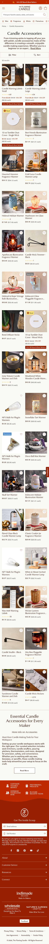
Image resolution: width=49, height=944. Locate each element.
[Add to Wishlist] (21, 66)
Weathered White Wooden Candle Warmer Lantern (36, 377)
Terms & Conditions (36, 931)
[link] (11, 850)
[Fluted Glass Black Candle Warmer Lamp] (13, 520)
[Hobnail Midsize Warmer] (13, 202)
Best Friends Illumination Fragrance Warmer (36, 133)
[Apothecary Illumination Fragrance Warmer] (13, 241)
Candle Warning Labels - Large (35, 89)
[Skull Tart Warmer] (13, 481)
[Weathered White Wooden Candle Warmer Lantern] (36, 362)
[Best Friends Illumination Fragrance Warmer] (36, 119)
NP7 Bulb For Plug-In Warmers (11, 573)
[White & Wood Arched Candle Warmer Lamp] (36, 558)
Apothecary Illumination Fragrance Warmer (12, 256)
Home (4, 26)
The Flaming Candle (27, 940)
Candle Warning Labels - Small (12, 89)
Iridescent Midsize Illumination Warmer (34, 496)
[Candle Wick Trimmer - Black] (36, 241)
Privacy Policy (9, 931)
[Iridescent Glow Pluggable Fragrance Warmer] (36, 283)
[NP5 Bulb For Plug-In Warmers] (13, 442)
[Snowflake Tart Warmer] (36, 404)
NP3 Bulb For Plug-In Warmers (11, 418)
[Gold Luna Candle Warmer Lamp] (36, 160)
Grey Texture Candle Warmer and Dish (11, 377)
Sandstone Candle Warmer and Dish (10, 695)
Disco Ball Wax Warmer (35, 456)
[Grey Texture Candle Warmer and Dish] (13, 362)
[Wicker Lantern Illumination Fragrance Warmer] (36, 597)
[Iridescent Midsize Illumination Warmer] (36, 481)
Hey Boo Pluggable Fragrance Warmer (33, 653)
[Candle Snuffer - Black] (13, 638)
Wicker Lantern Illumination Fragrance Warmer (35, 612)
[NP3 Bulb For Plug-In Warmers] (13, 404)
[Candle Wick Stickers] (36, 680)
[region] (24, 2)
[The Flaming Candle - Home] (24, 8)
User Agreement (12, 935)
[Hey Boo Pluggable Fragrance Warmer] (36, 638)
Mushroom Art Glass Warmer (34, 217)
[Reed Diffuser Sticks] (13, 321)
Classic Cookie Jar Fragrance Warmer (33, 534)
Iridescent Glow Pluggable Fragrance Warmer (34, 297)
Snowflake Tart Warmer (35, 417)
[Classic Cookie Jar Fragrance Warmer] (36, 520)
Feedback (24, 921)
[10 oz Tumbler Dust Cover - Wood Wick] (36, 321)
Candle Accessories (16, 26)
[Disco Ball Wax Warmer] (36, 442)
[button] (35, 48)
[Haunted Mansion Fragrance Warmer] (13, 160)
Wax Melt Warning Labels (10, 612)
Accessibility (25, 935)
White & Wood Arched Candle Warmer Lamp (35, 573)
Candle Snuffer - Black (11, 652)
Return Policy (21, 931)
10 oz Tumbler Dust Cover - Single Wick (10, 133)
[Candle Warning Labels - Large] (36, 75)
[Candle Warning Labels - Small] (13, 75)
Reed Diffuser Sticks (10, 335)
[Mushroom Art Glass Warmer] (36, 202)
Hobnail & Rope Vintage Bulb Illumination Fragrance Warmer (13, 297)
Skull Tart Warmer (9, 495)
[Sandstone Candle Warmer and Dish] (13, 680)
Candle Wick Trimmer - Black (35, 256)
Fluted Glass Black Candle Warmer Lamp (11, 534)
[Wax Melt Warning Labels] (13, 597)
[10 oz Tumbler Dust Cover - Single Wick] (13, 119)
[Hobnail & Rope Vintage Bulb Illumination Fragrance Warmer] (13, 283)
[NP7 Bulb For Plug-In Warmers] (13, 558)
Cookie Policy (38, 935)
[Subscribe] (45, 826)
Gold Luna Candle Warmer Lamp (33, 175)
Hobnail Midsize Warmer (13, 215)
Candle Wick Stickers (34, 693)
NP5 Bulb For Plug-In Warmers (11, 457)
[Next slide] (46, 2)
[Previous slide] (2, 2)
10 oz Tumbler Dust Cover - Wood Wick (33, 336)
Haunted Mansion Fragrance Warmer (10, 175)
